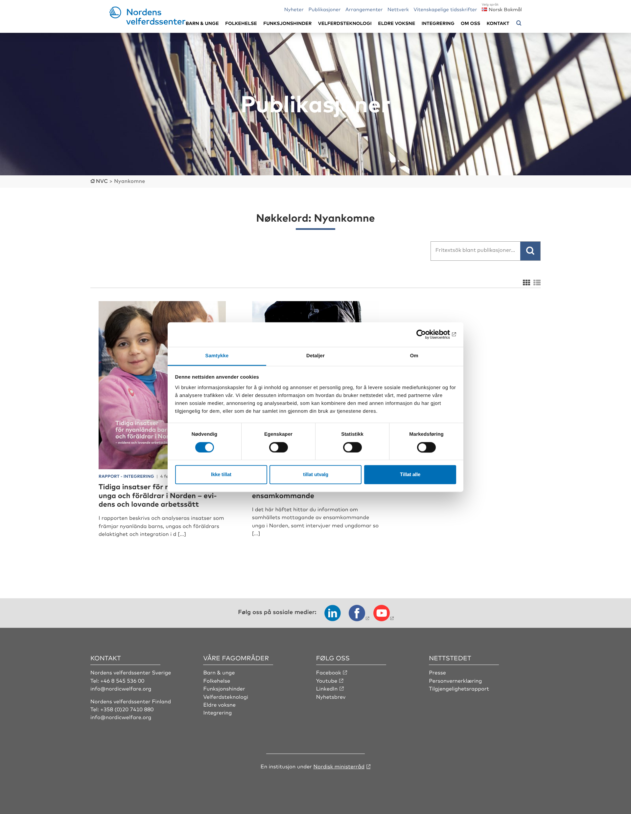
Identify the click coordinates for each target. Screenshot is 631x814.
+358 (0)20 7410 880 (126, 709)
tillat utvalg (315, 474)
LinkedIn (327, 688)
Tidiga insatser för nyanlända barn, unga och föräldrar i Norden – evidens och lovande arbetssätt (160, 495)
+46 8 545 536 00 (122, 680)
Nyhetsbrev (331, 696)
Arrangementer (364, 9)
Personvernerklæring (455, 680)
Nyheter (294, 9)
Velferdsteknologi (345, 23)
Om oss (470, 23)
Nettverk (398, 9)
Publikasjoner (324, 9)
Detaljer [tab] (315, 356)
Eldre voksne (396, 23)
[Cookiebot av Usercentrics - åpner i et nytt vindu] (427, 334)
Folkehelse (241, 23)
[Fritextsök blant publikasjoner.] (530, 251)
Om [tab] (414, 356)
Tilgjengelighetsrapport (459, 688)
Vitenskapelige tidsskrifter (445, 9)
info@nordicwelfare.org (121, 688)
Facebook (328, 672)
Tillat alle (410, 474)
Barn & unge (202, 23)
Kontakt (498, 23)
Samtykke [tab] (217, 356)
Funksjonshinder (287, 23)
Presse (437, 672)
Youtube (327, 680)
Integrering (438, 23)
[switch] (278, 447)
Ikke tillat (221, 474)
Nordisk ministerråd (338, 766)
